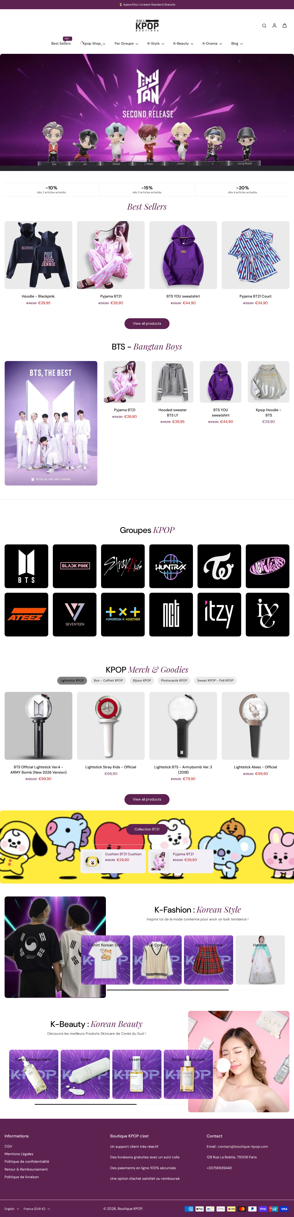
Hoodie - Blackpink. (38, 296)
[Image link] (26, 566)
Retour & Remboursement (26, 1169)
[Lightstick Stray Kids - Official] (111, 726)
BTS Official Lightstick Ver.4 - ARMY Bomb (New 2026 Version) (38, 770)
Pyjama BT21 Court (255, 296)
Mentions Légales (19, 1154)
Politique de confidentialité (27, 1161)
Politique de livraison (22, 1177)
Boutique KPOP (130, 1208)
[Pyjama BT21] (111, 255)
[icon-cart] (284, 25)
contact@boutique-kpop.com (243, 1146)
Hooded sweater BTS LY (172, 413)
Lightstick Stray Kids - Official (110, 767)
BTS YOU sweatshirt (183, 296)
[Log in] (274, 25)
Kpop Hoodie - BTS (268, 413)
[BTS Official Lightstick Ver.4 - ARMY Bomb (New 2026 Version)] (38, 726)
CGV (8, 1146)
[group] (105, 960)
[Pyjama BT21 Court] (255, 255)
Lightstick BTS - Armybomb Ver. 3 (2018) (183, 770)
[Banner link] (147, 118)
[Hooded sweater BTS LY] (172, 382)
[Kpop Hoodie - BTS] (268, 382)
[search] (264, 25)
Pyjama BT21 (111, 296)
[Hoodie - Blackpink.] (38, 255)
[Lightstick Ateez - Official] (255, 726)
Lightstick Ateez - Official (255, 767)
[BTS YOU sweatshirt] (183, 255)
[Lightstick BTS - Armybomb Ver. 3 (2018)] (183, 726)
